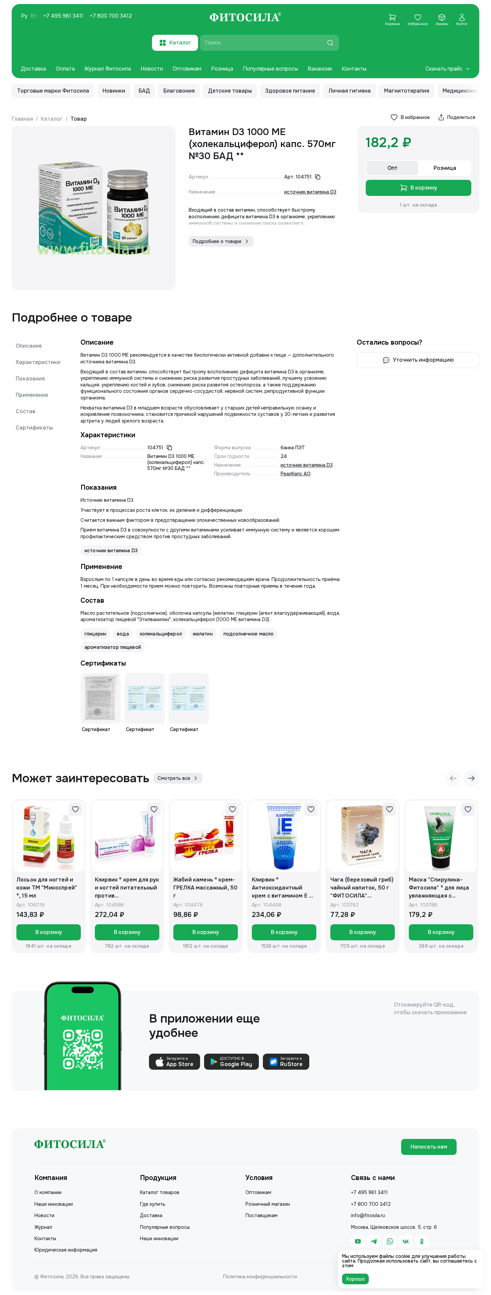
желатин (203, 634)
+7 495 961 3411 (63, 16)
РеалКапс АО (296, 474)
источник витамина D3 (310, 192)
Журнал (43, 1227)
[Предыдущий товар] (453, 778)
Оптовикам (187, 68)
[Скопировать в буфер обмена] (317, 176)
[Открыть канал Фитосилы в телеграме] (373, 1241)
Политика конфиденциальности (260, 1277)
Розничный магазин (268, 1204)
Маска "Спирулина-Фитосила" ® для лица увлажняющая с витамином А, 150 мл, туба (439, 888)
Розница (222, 68)
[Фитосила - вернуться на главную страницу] (245, 17)
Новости (152, 68)
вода (123, 634)
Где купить (152, 1204)
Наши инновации (53, 1204)
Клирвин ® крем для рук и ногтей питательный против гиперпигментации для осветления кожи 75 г (127, 888)
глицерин (95, 634)
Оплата (65, 68)
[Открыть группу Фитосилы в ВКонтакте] (406, 1241)
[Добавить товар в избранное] (75, 809)
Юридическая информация (65, 1250)
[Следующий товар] (471, 778)
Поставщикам (262, 1215)
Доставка (33, 68)
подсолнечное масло (248, 634)
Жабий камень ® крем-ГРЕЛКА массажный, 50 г (205, 887)
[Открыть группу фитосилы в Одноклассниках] (422, 1241)
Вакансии (320, 68)
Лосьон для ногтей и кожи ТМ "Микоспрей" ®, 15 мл (46, 887)
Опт (392, 167)
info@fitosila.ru (368, 1215)
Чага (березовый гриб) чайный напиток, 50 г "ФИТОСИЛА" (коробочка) (361, 888)
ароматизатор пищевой (113, 647)
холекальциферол (161, 634)
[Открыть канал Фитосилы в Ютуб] (357, 1241)
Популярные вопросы (270, 68)
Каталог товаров (159, 1192)
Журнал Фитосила (108, 68)
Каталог (52, 118)
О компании (47, 1192)
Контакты (354, 68)
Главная (22, 118)
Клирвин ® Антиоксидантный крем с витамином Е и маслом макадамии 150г (282, 888)
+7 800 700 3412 (111, 16)
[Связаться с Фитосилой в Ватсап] (389, 1241)
